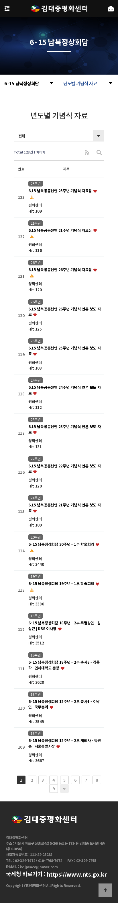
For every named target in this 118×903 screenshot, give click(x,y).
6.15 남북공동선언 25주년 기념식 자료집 (60, 191)
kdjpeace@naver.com (39, 866)
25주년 (36, 183)
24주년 (36, 380)
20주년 (36, 537)
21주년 (36, 223)
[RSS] (87, 152)
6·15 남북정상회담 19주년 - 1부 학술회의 (61, 584)
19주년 (36, 576)
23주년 (36, 419)
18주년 (36, 615)
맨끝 (64, 788)
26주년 (36, 262)
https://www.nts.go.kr (77, 874)
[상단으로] (105, 890)
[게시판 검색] (99, 152)
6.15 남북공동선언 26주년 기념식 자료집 (60, 269)
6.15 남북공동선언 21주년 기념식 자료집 (60, 230)
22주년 (36, 458)
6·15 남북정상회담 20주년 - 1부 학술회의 (61, 544)
